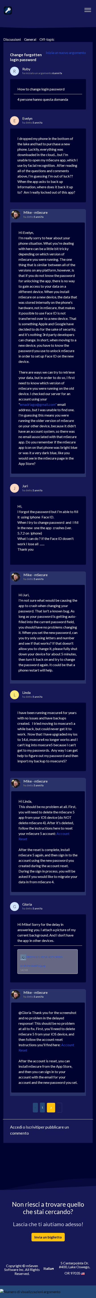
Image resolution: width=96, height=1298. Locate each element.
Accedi (16, 1127)
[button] (88, 9)
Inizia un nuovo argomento (66, 52)
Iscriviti (32, 1127)
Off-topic (47, 39)
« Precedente (35, 1107)
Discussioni (12, 39)
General (30, 39)
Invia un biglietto (48, 1237)
